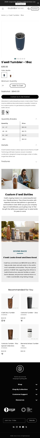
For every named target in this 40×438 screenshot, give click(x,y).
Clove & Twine (17, 435)
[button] (3, 9)
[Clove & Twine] (15, 8)
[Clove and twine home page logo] (20, 374)
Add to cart (17, 86)
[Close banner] (38, 3)
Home (3, 15)
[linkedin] (13, 427)
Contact (35, 9)
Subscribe (32, 420)
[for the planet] (11, 413)
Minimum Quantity (9, 81)
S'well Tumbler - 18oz (16, 15)
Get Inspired (20, 4)
